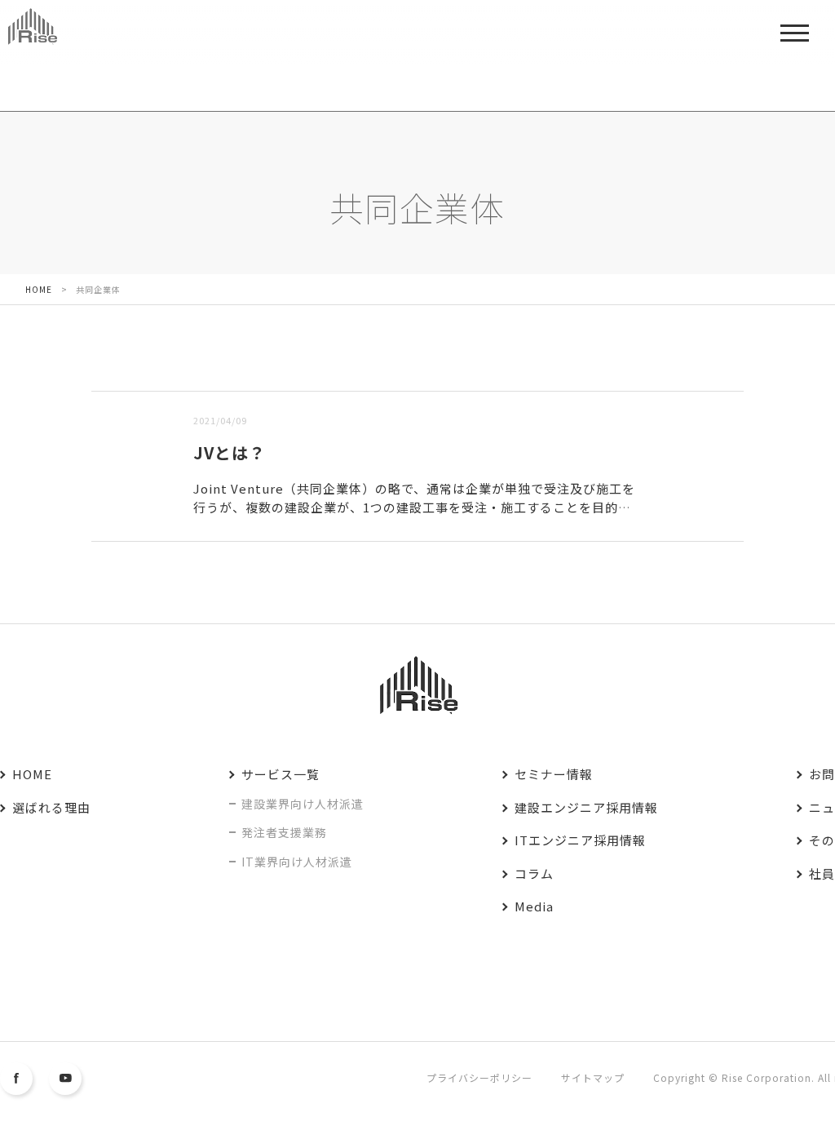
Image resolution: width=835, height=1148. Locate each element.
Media (534, 906)
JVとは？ (229, 452)
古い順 (174, 380)
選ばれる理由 (51, 807)
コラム (534, 873)
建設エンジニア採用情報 (586, 807)
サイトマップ (593, 1077)
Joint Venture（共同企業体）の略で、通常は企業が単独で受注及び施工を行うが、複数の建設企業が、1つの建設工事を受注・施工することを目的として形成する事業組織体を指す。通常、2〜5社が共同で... (414, 507)
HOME (32, 773)
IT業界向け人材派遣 (296, 861)
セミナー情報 (554, 773)
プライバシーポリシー (479, 1077)
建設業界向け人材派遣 (302, 804)
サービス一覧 (280, 773)
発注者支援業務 (284, 832)
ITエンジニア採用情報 (580, 840)
